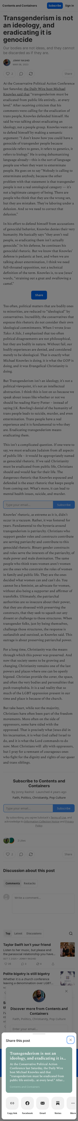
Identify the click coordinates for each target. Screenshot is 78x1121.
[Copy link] (12, 1103)
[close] (70, 1040)
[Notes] (57, 1103)
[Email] (42, 1103)
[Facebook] (27, 1103)
